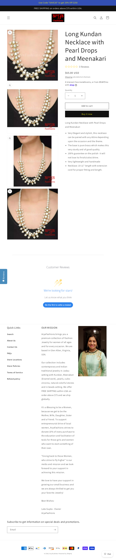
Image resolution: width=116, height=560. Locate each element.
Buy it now (87, 114)
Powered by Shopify (65, 553)
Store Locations (14, 359)
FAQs (9, 353)
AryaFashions (53, 553)
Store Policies (13, 366)
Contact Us (12, 347)
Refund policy (13, 379)
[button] (8, 18)
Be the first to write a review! (58, 305)
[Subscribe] (55, 529)
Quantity (68, 90)
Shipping (68, 77)
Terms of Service (15, 372)
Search (10, 334)
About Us (11, 340)
